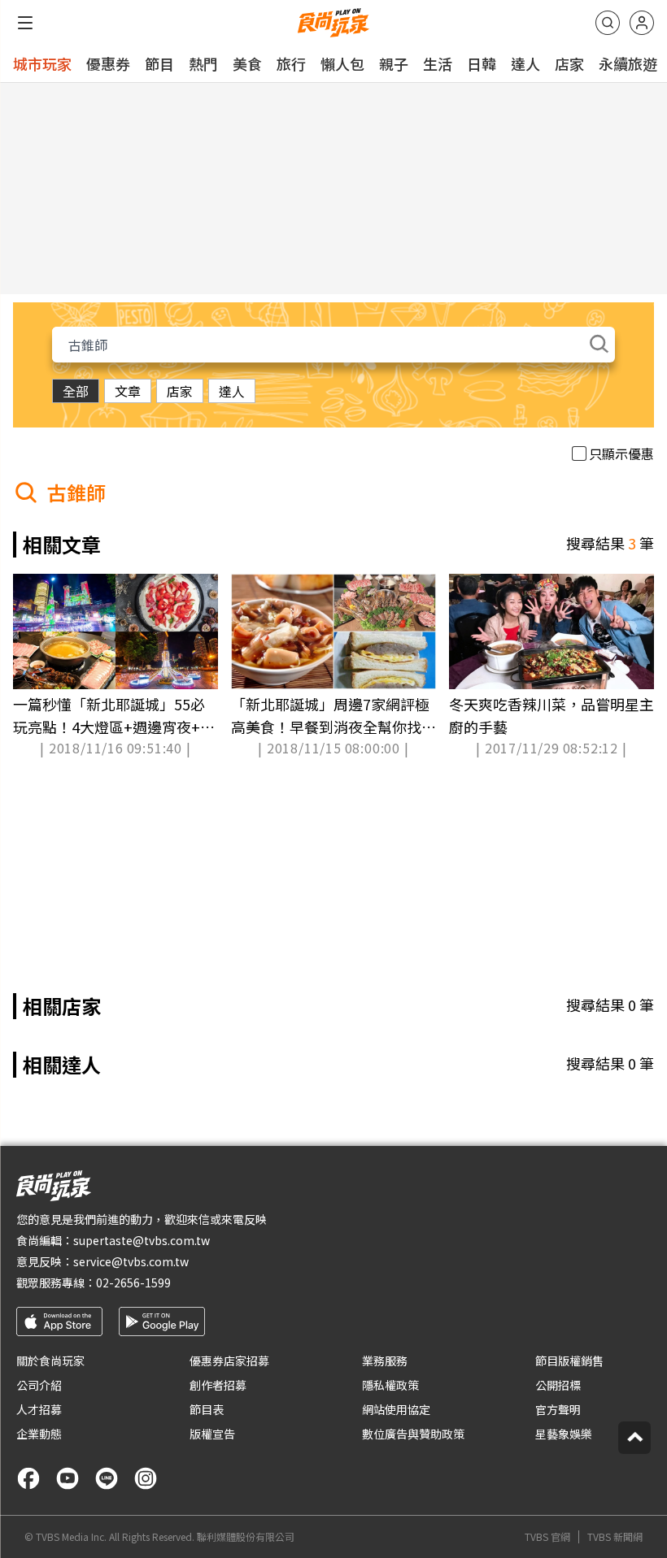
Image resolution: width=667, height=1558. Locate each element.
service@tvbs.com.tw (131, 1261)
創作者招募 (218, 1385)
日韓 (481, 63)
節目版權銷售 (569, 1360)
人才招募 (39, 1409)
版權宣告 (212, 1434)
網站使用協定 (396, 1409)
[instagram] (145, 1478)
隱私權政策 (390, 1385)
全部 (76, 391)
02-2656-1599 (133, 1282)
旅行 (291, 63)
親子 (393, 63)
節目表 (207, 1409)
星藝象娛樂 (563, 1434)
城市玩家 (42, 63)
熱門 (203, 63)
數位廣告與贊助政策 (413, 1434)
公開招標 (558, 1385)
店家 (569, 63)
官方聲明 (558, 1409)
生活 (437, 63)
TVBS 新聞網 (615, 1536)
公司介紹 (39, 1385)
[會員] (642, 23)
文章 (128, 391)
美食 (247, 63)
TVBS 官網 (547, 1536)
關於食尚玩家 (50, 1360)
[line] (106, 1478)
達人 (525, 63)
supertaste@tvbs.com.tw (141, 1240)
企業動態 (39, 1434)
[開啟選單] (25, 23)
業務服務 (385, 1360)
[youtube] (67, 1478)
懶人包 (342, 63)
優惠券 (108, 63)
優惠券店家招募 (229, 1360)
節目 (159, 63)
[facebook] (28, 1478)
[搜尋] (607, 23)
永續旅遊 (628, 63)
